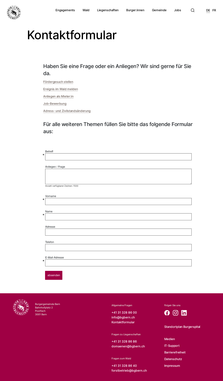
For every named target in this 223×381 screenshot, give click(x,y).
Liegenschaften (108, 10)
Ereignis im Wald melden (60, 89)
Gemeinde (159, 10)
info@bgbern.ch (123, 317)
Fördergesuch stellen (58, 82)
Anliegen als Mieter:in (58, 96)
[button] (192, 8)
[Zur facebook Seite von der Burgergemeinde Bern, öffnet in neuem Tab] (167, 312)
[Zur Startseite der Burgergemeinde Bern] (14, 12)
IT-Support (171, 346)
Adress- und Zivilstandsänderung (67, 111)
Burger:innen (135, 10)
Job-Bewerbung (54, 103)
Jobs (177, 10)
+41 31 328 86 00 (124, 312)
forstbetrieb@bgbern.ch (129, 370)
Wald (86, 10)
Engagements (65, 10)
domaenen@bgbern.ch (128, 346)
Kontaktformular (123, 322)
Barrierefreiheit (175, 352)
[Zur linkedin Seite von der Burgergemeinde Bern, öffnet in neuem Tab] (183, 312)
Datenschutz (173, 359)
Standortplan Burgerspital (182, 327)
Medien (169, 339)
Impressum (172, 366)
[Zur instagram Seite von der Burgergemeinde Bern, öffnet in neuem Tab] (174, 312)
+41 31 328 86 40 (124, 366)
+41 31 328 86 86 (124, 341)
